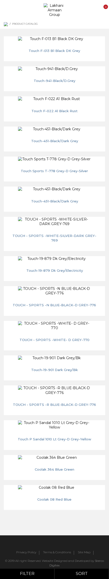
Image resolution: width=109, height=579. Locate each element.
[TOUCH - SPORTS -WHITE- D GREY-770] (54, 325)
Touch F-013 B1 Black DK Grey (54, 51)
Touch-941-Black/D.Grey (54, 81)
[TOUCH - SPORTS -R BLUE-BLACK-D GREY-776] (54, 390)
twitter (51, 543)
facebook (40, 543)
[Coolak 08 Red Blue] (54, 487)
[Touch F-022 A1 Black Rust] (54, 98)
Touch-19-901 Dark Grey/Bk (54, 370)
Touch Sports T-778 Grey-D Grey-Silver (54, 171)
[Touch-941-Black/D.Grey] (54, 68)
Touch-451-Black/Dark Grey (54, 141)
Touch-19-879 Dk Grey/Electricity (54, 270)
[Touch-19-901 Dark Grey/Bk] (54, 357)
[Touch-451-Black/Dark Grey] (54, 129)
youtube (62, 543)
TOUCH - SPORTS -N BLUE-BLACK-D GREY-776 (54, 305)
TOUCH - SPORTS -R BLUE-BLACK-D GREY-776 (54, 405)
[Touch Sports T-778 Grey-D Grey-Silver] (54, 159)
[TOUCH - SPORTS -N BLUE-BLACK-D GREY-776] (54, 291)
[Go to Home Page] (6, 24)
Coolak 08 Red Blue (54, 499)
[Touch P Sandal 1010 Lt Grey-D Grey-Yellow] (54, 425)
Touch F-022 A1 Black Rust (54, 111)
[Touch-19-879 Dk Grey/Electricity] (54, 258)
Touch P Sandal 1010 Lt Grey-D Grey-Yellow (54, 439)
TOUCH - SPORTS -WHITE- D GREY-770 (54, 340)
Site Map (84, 552)
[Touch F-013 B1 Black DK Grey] (54, 38)
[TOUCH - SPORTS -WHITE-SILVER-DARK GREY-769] (54, 221)
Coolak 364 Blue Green (54, 469)
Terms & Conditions (57, 552)
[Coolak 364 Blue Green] (54, 457)
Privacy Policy (26, 552)
